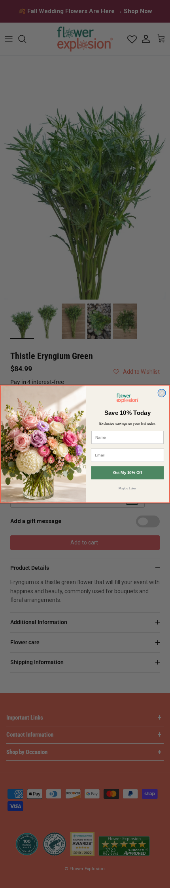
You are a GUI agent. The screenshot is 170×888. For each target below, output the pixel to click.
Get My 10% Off (127, 473)
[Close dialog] (162, 393)
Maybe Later (127, 488)
